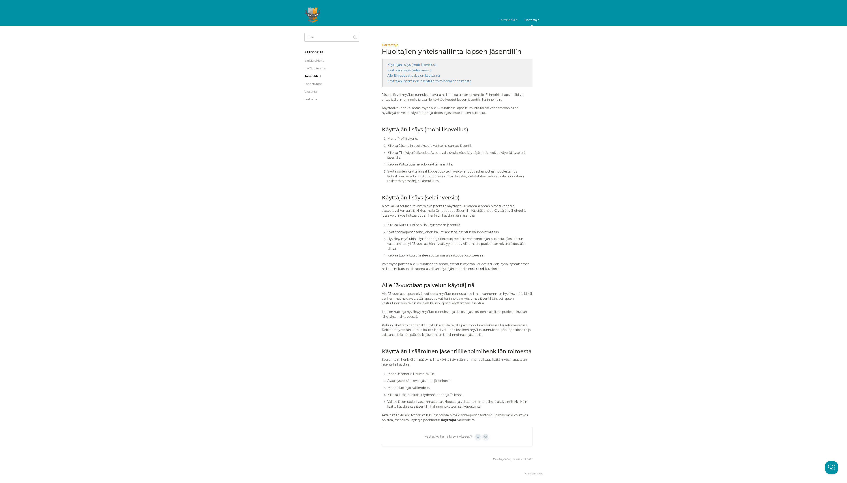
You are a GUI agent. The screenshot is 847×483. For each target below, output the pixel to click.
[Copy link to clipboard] (377, 129)
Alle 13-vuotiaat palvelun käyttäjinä (413, 76)
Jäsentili (311, 76)
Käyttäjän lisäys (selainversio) (409, 70)
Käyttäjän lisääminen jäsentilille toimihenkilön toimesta (429, 81)
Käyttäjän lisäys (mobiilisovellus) (411, 65)
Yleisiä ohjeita (314, 60)
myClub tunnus (315, 68)
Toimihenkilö (508, 20)
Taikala (532, 473)
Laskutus (310, 99)
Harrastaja (532, 20)
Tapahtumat (313, 83)
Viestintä (310, 91)
